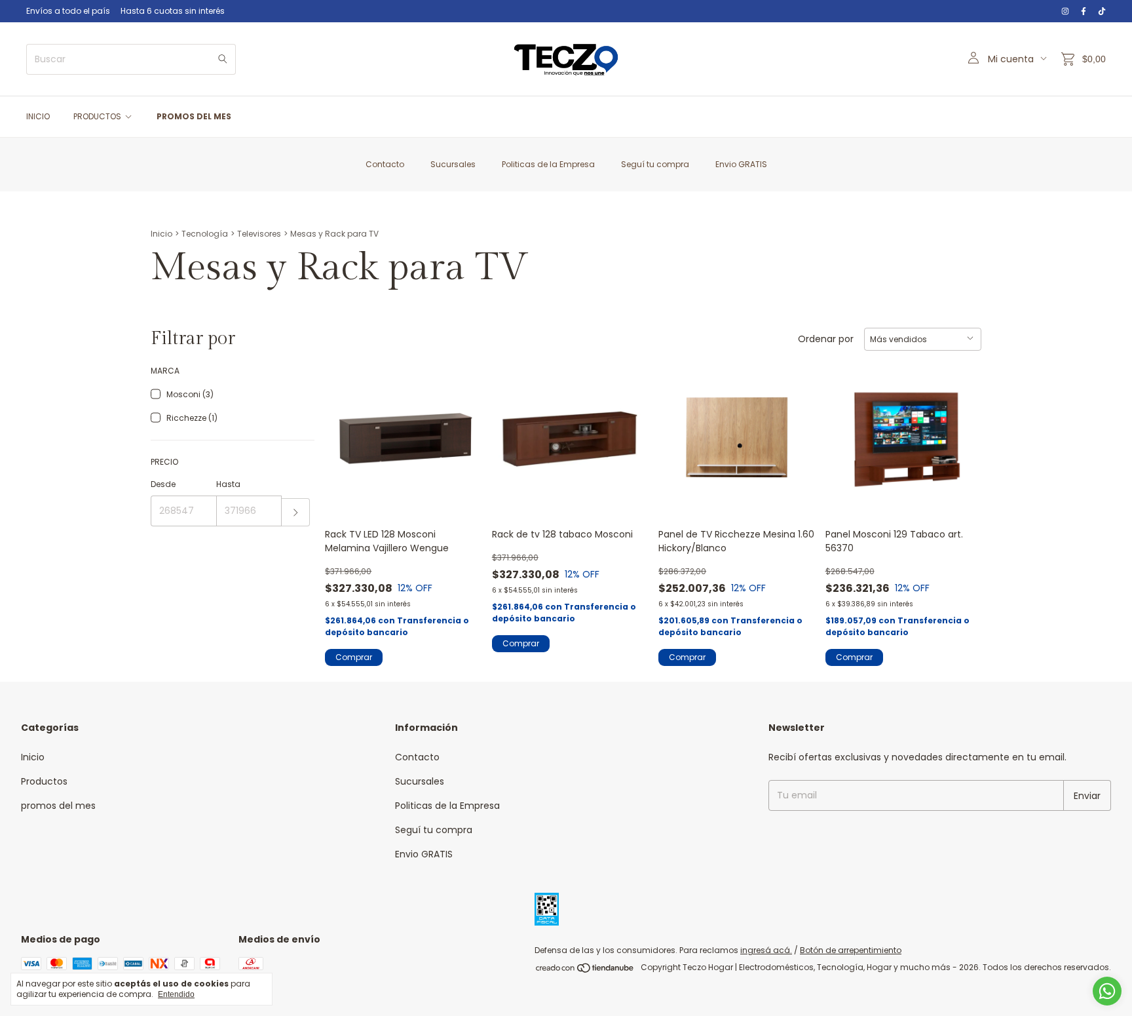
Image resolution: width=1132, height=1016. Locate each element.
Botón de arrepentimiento (850, 950)
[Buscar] (223, 59)
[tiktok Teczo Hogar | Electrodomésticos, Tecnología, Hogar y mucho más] (1102, 11)
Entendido (176, 994)
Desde (163, 484)
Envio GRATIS (741, 164)
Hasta (228, 484)
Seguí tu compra (655, 164)
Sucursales (453, 164)
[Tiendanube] (585, 970)
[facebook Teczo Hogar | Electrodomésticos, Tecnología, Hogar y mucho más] (1083, 11)
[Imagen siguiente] (628, 431)
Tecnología (204, 233)
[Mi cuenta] (973, 59)
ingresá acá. (766, 950)
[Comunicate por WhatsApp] (1107, 991)
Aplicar (296, 512)
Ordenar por (826, 338)
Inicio (38, 116)
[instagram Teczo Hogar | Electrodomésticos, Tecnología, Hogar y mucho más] (1065, 11)
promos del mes (194, 116)
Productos (97, 116)
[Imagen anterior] (511, 431)
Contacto (385, 164)
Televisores (259, 233)
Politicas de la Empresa (548, 164)
